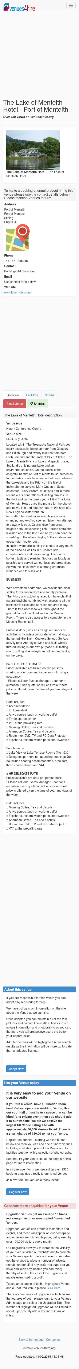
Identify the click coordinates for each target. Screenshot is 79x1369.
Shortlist (39, 403)
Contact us (53, 1339)
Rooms (49, 395)
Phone (8, 255)
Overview (13, 395)
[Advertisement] (39, 54)
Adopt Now (16, 1069)
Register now (18, 1192)
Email (8, 276)
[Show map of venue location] (39, 237)
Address (10, 204)
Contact (10, 266)
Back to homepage (31, 1339)
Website (10, 287)
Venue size (14, 434)
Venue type (14, 423)
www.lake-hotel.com (17, 292)
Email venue (15, 403)
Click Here (53, 1288)
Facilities (32, 395)
